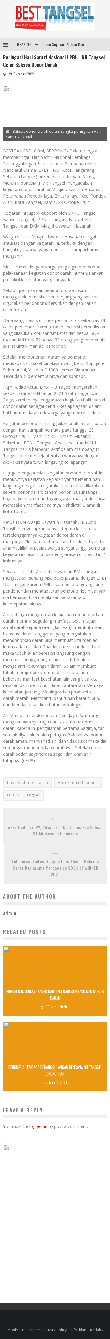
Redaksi (97, 1330)
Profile (12, 1330)
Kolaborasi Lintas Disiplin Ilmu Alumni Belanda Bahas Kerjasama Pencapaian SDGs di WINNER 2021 (55, 867)
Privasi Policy (55, 1330)
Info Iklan (78, 1330)
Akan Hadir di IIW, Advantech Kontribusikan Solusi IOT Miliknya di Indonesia (54, 830)
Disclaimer (31, 1330)
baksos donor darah (27, 782)
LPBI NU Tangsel (23, 795)
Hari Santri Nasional (78, 782)
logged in (38, 1126)
